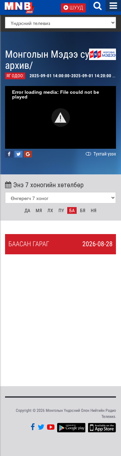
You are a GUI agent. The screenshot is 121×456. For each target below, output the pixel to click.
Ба (72, 210)
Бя (82, 210)
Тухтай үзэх (104, 153)
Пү (61, 210)
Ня (93, 210)
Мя (39, 210)
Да (27, 210)
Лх (50, 210)
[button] (60, 117)
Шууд (75, 7)
